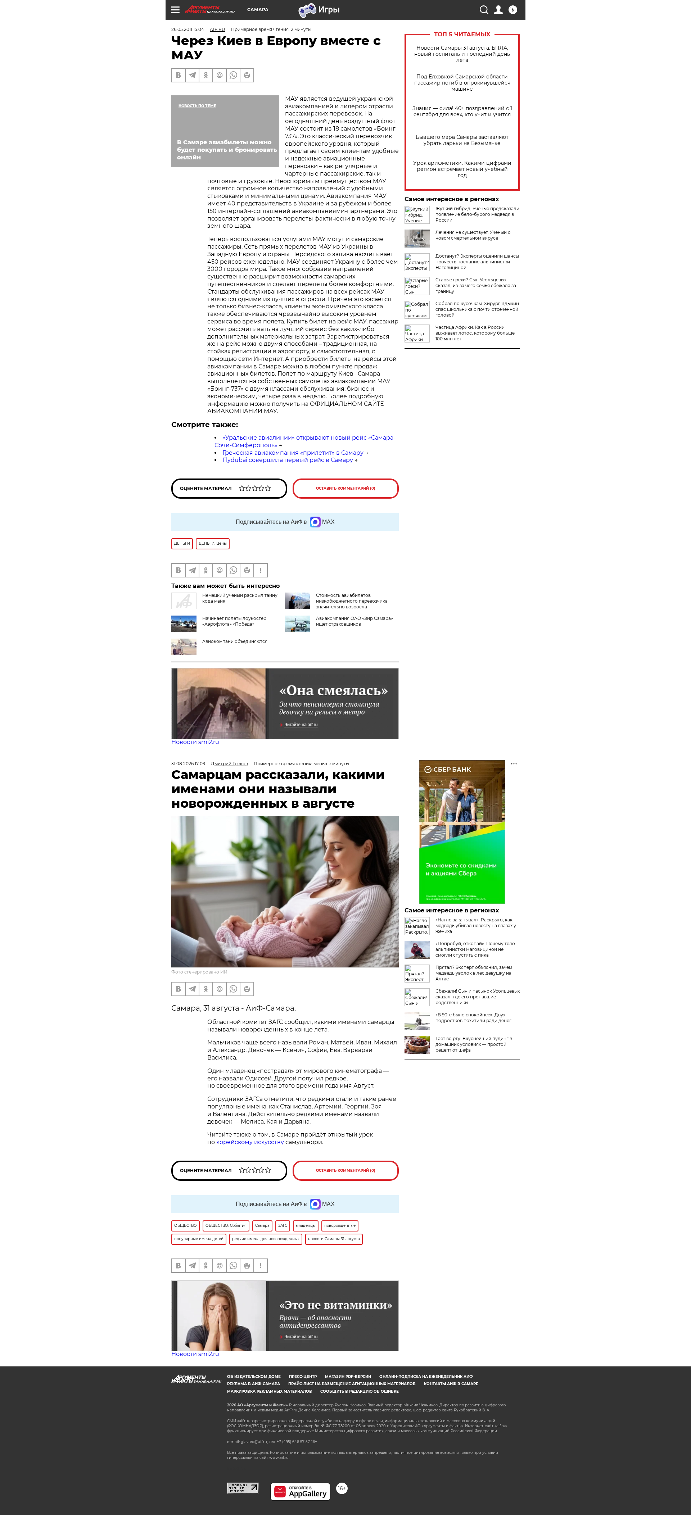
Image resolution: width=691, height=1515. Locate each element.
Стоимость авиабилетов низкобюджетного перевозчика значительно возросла (352, 601)
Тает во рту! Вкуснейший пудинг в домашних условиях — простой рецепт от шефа (473, 1044)
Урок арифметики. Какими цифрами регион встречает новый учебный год (462, 169)
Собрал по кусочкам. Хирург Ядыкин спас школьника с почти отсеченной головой (477, 309)
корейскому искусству (250, 1142)
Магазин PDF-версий (348, 1376)
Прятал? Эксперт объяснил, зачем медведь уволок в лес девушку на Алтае (473, 973)
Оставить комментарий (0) (345, 488)
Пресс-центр (303, 1376)
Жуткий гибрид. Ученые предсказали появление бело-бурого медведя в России (477, 214)
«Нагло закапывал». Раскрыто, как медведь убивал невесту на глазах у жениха (475, 925)
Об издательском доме (254, 1376)
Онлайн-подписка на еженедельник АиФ (426, 1376)
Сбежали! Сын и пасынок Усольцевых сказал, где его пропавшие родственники (477, 996)
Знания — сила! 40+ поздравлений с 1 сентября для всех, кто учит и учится (462, 111)
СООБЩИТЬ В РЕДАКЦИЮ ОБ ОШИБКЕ (359, 1391)
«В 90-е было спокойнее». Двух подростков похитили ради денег (473, 1017)
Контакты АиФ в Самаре (451, 1384)
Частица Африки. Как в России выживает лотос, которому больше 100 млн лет (475, 333)
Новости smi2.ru (195, 742)
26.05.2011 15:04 (187, 29)
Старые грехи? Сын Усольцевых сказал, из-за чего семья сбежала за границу (475, 285)
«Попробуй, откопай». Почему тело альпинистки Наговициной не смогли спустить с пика (475, 949)
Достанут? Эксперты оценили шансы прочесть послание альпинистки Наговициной (477, 261)
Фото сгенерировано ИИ (199, 972)
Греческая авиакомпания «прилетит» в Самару (292, 452)
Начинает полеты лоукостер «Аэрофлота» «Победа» (234, 621)
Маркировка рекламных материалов (269, 1391)
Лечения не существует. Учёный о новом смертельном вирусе (473, 235)
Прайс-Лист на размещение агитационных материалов (352, 1384)
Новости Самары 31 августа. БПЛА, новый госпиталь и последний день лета (462, 54)
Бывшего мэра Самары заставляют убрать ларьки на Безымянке (462, 140)
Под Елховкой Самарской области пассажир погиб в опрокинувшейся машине (462, 83)
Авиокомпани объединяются (234, 641)
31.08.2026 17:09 (188, 763)
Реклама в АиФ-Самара (253, 1384)
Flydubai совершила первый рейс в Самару (287, 460)
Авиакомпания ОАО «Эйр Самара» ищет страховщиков (354, 621)
